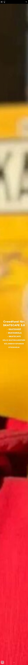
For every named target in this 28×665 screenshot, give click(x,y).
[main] (14, 334)
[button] (1, 2)
